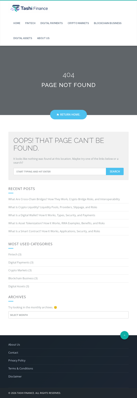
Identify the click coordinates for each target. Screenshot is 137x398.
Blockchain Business (107, 23)
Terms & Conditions (20, 368)
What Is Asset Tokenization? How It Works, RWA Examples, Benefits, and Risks (56, 223)
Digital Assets (22, 38)
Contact (13, 352)
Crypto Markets (78, 23)
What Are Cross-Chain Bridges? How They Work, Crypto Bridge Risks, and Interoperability (64, 199)
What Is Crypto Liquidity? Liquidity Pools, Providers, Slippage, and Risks (52, 207)
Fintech (30, 23)
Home (16, 23)
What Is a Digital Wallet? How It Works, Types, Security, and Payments (51, 215)
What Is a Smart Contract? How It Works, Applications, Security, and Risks (54, 231)
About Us (43, 38)
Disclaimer (15, 376)
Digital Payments (51, 23)
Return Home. (70, 114)
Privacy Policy (16, 360)
